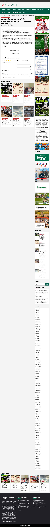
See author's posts (15, 53)
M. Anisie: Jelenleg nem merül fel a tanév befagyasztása (25, 75)
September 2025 (38, 328)
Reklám (23, 12)
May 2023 (37, 376)
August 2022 (37, 392)
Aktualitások (9, 9)
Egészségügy (28, 9)
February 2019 (37, 465)
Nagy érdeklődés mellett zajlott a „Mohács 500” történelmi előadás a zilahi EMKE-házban (28, 100)
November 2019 (38, 449)
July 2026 (37, 310)
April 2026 (37, 315)
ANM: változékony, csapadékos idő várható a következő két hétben (17, 122)
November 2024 (38, 345)
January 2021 (37, 425)
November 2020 (38, 428)
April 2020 (37, 440)
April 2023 (37, 378)
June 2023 (37, 374)
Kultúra (41, 9)
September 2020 (38, 432)
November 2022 (38, 387)
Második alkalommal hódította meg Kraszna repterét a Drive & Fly (6, 122)
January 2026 (37, 321)
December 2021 (38, 406)
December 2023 (38, 364)
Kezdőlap (4, 9)
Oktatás (23, 9)
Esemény (4, 12)
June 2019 (37, 458)
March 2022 (37, 401)
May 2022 (37, 397)
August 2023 (37, 371)
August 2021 (37, 413)
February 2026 (37, 319)
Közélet (14, 9)
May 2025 (37, 335)
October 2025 (37, 326)
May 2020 (37, 439)
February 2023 (37, 381)
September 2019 (38, 453)
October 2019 (37, 451)
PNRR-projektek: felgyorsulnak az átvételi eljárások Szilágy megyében (28, 122)
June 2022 (37, 395)
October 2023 (37, 368)
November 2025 (38, 324)
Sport (38, 9)
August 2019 (37, 454)
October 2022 (37, 388)
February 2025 (37, 340)
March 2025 (37, 338)
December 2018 (38, 468)
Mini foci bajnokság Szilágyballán (6, 98)
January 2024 (37, 362)
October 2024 (37, 347)
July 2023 (37, 373)
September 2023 (38, 369)
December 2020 (38, 427)
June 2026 (37, 312)
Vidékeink (19, 9)
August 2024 (37, 350)
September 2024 (38, 348)
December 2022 (38, 385)
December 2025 (38, 322)
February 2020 (37, 444)
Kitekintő (8, 12)
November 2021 (38, 407)
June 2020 (37, 437)
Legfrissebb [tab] (38, 230)
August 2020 (37, 434)
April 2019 (37, 461)
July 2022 (37, 394)
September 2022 (38, 390)
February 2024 (37, 361)
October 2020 (37, 430)
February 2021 (37, 423)
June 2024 (37, 354)
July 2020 (37, 435)
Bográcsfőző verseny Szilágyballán (16, 99)
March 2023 (37, 380)
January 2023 (37, 383)
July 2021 (37, 414)
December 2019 (38, 447)
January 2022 (37, 404)
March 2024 (37, 359)
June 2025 (37, 333)
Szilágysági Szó (10, 25)
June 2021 (37, 416)
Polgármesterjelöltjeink (16, 12)
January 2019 (37, 467)
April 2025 (37, 336)
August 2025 (37, 329)
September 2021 (38, 411)
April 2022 (37, 399)
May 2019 (37, 460)
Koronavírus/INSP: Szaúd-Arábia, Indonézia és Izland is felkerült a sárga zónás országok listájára (9, 75)
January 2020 (37, 446)
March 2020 (37, 442)
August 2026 (37, 308)
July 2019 (37, 456)
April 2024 (37, 357)
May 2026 (37, 314)
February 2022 (37, 402)
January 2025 (37, 341)
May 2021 (37, 418)
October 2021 (37, 409)
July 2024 (37, 352)
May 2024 (37, 355)
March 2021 (37, 421)
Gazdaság (34, 9)
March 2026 (37, 317)
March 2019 (37, 463)
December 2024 (38, 343)
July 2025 (37, 331)
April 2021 (37, 420)
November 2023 (38, 366)
